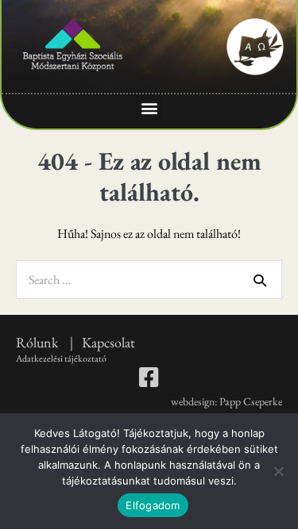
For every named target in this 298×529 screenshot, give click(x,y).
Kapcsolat (108, 342)
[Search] (260, 280)
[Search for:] (149, 279)
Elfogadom (153, 505)
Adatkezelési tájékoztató (61, 358)
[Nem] (278, 471)
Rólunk (38, 342)
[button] (149, 107)
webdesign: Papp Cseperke (226, 401)
